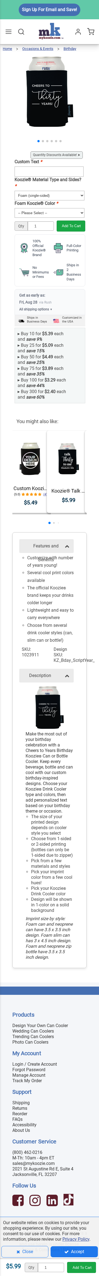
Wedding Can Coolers (33, 1031)
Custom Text (28, 161)
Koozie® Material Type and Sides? (48, 183)
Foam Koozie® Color (36, 203)
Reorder (19, 1113)
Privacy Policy (75, 1239)
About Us (21, 1130)
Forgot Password (28, 1069)
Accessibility (24, 1124)
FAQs (17, 1119)
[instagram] (35, 1201)
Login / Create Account (34, 1064)
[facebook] (18, 1201)
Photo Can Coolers (30, 1042)
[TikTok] (69, 1201)
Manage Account (28, 1075)
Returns (19, 1108)
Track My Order (27, 1080)
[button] (38, 141)
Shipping (21, 1102)
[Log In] (78, 32)
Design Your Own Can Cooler (40, 1025)
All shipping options (36, 309)
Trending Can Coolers (33, 1036)
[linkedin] (52, 1201)
